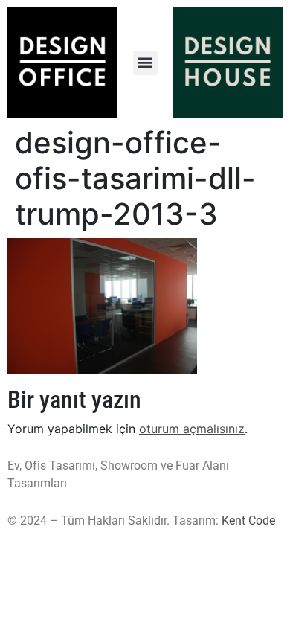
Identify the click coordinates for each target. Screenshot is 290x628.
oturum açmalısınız (192, 428)
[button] (145, 63)
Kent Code (248, 520)
